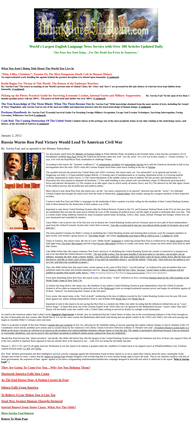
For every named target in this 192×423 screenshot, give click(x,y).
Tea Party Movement (72, 243)
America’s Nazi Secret (62, 314)
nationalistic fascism (134, 164)
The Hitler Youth (97, 235)
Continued (113, 77)
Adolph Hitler (123, 193)
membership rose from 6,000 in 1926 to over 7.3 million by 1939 (147, 235)
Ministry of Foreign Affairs (88, 154)
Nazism (151, 167)
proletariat (116, 241)
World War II (138, 299)
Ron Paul (71, 156)
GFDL (38, 348)
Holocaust (109, 288)
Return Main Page (14, 418)
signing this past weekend (60, 325)
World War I (121, 299)
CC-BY (26, 348)
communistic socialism (109, 164)
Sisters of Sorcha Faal (54, 356)
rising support (176, 241)
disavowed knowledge (136, 273)
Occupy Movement (106, 243)
